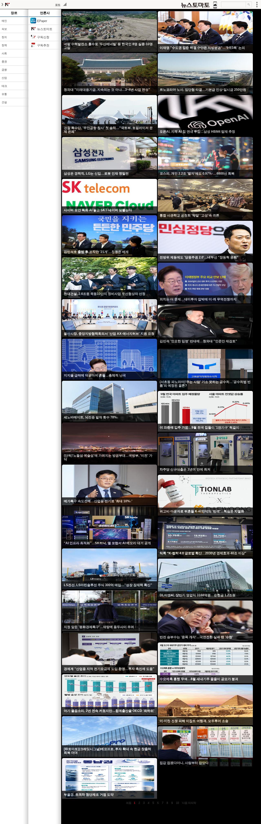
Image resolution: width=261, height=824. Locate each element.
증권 (4, 61)
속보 (4, 29)
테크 (4, 86)
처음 (128, 802)
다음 (183, 802)
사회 (4, 53)
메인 (4, 20)
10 (177, 802)
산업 (4, 77)
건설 (4, 102)
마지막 (192, 802)
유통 (4, 94)
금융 (4, 69)
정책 (4, 45)
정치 (4, 37)
